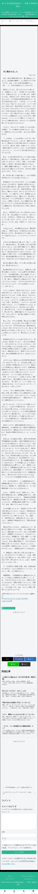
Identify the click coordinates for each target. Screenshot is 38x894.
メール (4, 838)
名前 (3, 832)
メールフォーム (28, 879)
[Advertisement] (19, 48)
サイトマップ (10, 879)
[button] (24, 664)
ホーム (10, 876)
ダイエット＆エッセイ (9, 608)
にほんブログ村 (7, 601)
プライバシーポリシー (28, 876)
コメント (5, 812)
